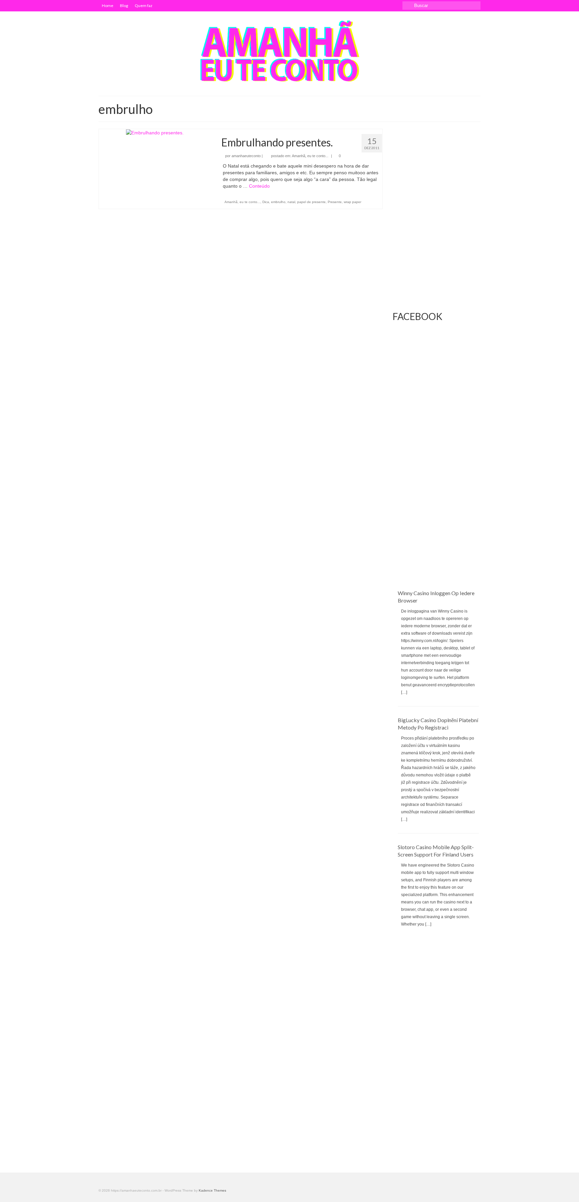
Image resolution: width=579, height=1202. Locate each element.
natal (291, 202)
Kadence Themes (212, 1190)
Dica (265, 202)
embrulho (278, 202)
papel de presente (311, 202)
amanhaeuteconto (246, 156)
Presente (335, 202)
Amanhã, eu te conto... (310, 156)
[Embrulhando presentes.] (155, 132)
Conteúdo (259, 186)
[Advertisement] (437, 488)
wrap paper (352, 202)
